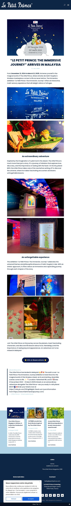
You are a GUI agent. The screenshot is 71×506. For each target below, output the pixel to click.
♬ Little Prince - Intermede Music (21, 394)
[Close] (40, 482)
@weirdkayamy (15, 370)
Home (52, 464)
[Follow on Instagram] (46, 495)
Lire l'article (12, 445)
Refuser (13, 499)
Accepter (31, 499)
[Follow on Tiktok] (50, 495)
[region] (22, 491)
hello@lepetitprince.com (52, 481)
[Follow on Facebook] (42, 495)
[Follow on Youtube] (58, 495)
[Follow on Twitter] (54, 495)
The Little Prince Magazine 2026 (52, 469)
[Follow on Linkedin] (62, 495)
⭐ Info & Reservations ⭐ (35, 360)
